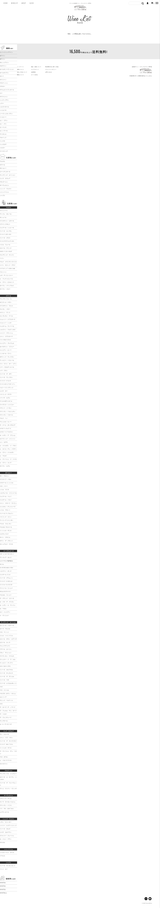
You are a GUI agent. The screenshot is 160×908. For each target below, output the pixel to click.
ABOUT (24, 3)
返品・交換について (36, 66)
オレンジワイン (4, 62)
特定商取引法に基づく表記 (52, 66)
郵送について (20, 74)
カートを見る (34, 74)
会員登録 (33, 72)
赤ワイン (2, 59)
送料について (20, 69)
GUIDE (32, 3)
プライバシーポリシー (50, 69)
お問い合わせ (48, 72)
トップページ (20, 66)
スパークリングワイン (6, 52)
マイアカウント (35, 69)
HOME (5, 3)
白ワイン (2, 55)
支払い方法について (22, 72)
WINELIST (14, 3)
